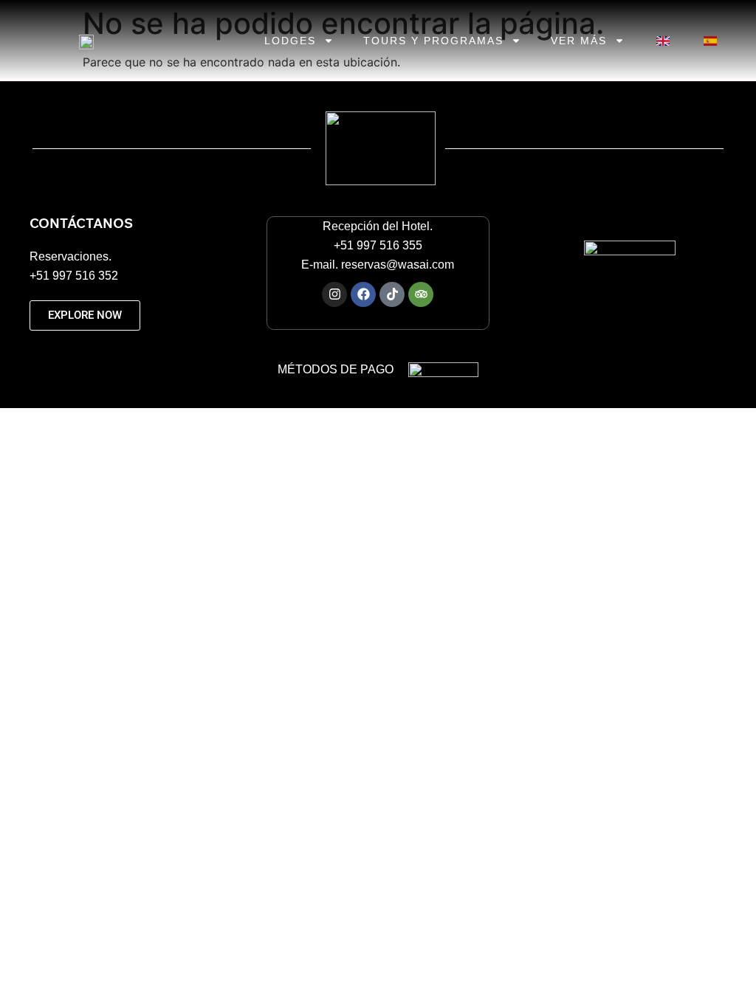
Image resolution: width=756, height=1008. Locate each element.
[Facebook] (363, 294)
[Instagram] (334, 294)
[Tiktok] (392, 294)
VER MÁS (579, 40)
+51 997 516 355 (378, 245)
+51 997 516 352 (75, 275)
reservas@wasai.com (397, 264)
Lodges (290, 40)
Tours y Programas (433, 40)
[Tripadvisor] (420, 294)
